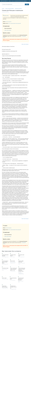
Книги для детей (18, 23)
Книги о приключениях (11, 23)
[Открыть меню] (29, 1)
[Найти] (27, 4)
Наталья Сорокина (8, 21)
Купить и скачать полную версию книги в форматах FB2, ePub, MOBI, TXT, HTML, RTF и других (15, 40)
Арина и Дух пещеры (8, 30)
